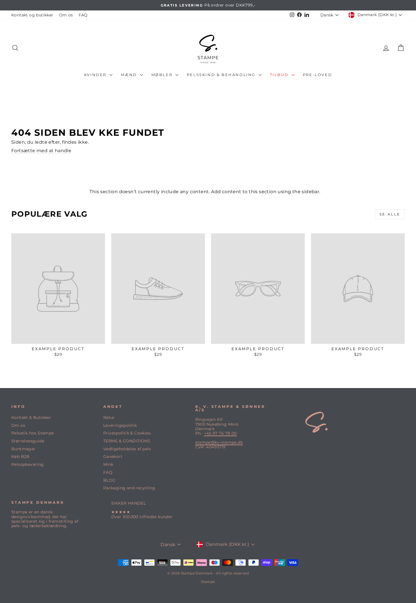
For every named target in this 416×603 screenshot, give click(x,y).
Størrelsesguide (27, 441)
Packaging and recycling (129, 488)
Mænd (130, 74)
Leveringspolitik (120, 425)
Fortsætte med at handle (41, 150)
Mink (108, 464)
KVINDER (96, 74)
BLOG (109, 480)
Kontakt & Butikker (31, 417)
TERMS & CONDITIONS (126, 441)
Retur (109, 417)
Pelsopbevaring (27, 464)
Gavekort (112, 456)
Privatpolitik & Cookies (127, 433)
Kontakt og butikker (32, 15)
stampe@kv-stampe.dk (219, 442)
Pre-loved (317, 74)
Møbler (162, 74)
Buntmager (23, 449)
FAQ (83, 15)
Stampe (208, 582)
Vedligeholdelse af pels (127, 449)
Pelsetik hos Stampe (32, 433)
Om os (66, 15)
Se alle (389, 214)
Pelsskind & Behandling (222, 74)
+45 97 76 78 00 (220, 433)
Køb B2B (20, 456)
